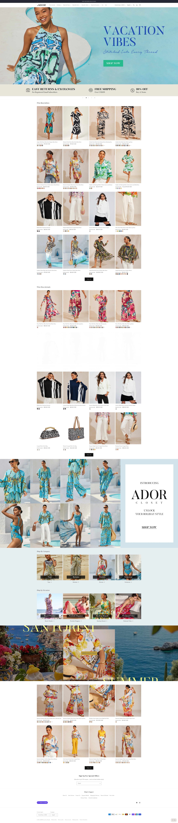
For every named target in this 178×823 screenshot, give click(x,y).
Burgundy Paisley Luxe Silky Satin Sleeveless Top (99, 366)
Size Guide (112, 795)
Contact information (83, 819)
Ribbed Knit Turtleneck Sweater (43, 227)
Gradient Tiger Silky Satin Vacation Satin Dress (47, 270)
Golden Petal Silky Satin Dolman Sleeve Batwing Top (100, 142)
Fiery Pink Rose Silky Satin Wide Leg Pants (124, 323)
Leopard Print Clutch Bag (42, 445)
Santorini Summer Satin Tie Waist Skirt (97, 759)
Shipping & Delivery (94, 795)
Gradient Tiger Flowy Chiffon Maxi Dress (71, 270)
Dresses (101, 582)
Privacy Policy (84, 797)
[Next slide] (91, 97)
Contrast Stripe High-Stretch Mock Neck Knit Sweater (74, 405)
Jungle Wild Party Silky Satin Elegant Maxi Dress (47, 142)
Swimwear (127, 582)
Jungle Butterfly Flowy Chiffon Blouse (123, 270)
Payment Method (85, 795)
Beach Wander (49, 621)
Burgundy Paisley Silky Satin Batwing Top (46, 366)
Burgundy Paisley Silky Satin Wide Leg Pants (72, 366)
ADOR (41, 819)
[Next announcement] (140, 1)
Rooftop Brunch (101, 621)
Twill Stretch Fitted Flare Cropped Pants (71, 759)
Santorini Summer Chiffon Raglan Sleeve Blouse (47, 759)
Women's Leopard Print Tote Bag (70, 445)
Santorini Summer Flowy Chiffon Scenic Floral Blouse (48, 184)
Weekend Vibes (127, 621)
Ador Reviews (71, 795)
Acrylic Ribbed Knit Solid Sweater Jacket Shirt (99, 405)
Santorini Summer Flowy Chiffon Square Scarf (125, 718)
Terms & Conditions (93, 797)
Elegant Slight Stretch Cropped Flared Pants (72, 227)
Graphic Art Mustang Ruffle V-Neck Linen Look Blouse (100, 184)
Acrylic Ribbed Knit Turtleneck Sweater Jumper (99, 227)
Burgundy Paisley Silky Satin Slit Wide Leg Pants (125, 366)
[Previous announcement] (37, 1)
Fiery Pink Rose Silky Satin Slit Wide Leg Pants (73, 323)
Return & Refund (104, 795)
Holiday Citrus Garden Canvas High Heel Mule (99, 718)
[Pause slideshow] (95, 97)
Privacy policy (61, 819)
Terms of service (68, 819)
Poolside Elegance (75, 621)
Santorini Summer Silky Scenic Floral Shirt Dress (73, 184)
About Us (65, 795)
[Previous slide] (82, 97)
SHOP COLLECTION (89, 653)
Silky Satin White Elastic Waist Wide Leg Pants (125, 227)
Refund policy (54, 819)
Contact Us (78, 795)
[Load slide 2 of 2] (88, 98)
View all (89, 279)
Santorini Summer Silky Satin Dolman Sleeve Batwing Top (49, 718)
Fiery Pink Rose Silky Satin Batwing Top (97, 323)
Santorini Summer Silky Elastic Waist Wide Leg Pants (74, 718)
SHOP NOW (89, 503)
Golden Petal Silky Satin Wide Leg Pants (123, 142)
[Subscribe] (99, 783)
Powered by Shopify (46, 819)
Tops (49, 582)
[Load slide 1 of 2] (86, 98)
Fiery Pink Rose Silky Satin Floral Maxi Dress (46, 323)
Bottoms (75, 582)
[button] (59, 5)
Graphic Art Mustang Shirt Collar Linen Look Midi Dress (127, 184)
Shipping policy (75, 819)
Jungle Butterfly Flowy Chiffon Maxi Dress (98, 270)
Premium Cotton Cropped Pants (122, 445)
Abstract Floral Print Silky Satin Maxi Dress (72, 142)
